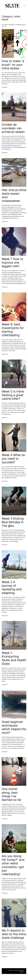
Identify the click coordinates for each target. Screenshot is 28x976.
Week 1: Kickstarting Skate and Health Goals (14, 658)
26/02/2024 (5, 287)
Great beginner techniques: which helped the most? (14, 727)
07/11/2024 (4, 87)
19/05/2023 (4, 751)
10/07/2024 (4, 152)
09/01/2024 (4, 615)
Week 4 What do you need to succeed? (13, 458)
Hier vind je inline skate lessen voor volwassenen (14, 195)
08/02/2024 (5, 354)
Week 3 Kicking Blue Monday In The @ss (13, 522)
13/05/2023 (4, 818)
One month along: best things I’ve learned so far (11, 794)
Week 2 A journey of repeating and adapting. (12, 587)
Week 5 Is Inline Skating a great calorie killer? (13, 395)
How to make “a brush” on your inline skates (13, 64)
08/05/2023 (5, 893)
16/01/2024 (4, 544)
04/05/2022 (5, 956)
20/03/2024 (5, 221)
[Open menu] (24, 6)
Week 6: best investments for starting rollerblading (13, 330)
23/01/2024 (4, 481)
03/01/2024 (4, 684)
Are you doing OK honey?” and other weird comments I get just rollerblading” (13, 865)
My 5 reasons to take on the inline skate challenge (14, 934)
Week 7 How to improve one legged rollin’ (12, 262)
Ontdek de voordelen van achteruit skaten (13, 128)
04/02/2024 (5, 417)
